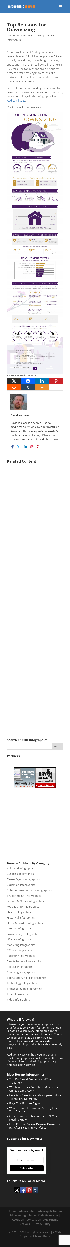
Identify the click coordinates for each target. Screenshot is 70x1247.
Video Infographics (18, 999)
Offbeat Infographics (19, 950)
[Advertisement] (35, 596)
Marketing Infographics (21, 945)
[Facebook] (28, 381)
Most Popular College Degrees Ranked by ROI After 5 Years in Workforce (34, 1125)
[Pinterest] (56, 381)
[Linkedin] (42, 381)
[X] (14, 381)
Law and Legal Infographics (23, 934)
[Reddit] (14, 387)
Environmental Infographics (24, 896)
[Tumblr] (28, 387)
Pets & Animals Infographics (24, 961)
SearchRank (42, 1236)
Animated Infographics (21, 868)
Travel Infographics (18, 994)
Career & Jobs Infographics (23, 879)
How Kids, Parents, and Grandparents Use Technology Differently (35, 1097)
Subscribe (27, 1168)
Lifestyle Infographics (20, 939)
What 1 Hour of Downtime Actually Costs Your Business (34, 1109)
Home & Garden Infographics (25, 923)
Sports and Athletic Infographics (26, 978)
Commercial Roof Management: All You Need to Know (33, 1117)
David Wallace (18, 35)
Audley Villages (16, 100)
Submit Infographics (21, 1211)
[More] (42, 387)
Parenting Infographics (21, 956)
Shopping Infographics (21, 972)
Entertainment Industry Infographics (29, 890)
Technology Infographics (22, 983)
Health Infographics (19, 912)
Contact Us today (52, 1058)
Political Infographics (20, 966)
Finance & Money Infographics (25, 901)
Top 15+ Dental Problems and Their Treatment (31, 1080)
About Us (18, 1219)
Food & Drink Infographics (23, 906)
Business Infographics (20, 874)
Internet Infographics (20, 928)
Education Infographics (21, 885)
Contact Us (34, 1219)
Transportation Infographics (24, 988)
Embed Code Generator (43, 1215)
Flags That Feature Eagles (24, 1103)
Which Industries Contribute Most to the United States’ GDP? (34, 1088)
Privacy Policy (41, 1224)
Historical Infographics (21, 917)
